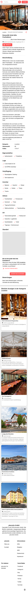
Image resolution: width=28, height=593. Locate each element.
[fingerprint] (25, 590)
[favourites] (26, 32)
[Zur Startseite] (1, 2)
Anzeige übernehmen (11, 268)
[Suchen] (19, 2)
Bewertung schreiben (17, 273)
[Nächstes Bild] (26, 19)
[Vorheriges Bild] (2, 19)
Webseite (8, 44)
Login (24, 2)
